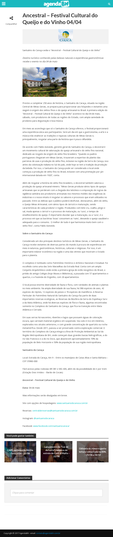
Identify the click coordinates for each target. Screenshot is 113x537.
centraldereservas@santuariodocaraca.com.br (55, 410)
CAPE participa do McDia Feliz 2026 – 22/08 (20, 452)
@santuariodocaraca (44, 418)
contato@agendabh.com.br (48, 533)
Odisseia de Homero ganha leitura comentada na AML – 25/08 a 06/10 (92, 451)
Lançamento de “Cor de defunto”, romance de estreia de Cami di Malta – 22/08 (56, 452)
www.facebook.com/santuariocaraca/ (51, 425)
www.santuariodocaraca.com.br (72, 403)
